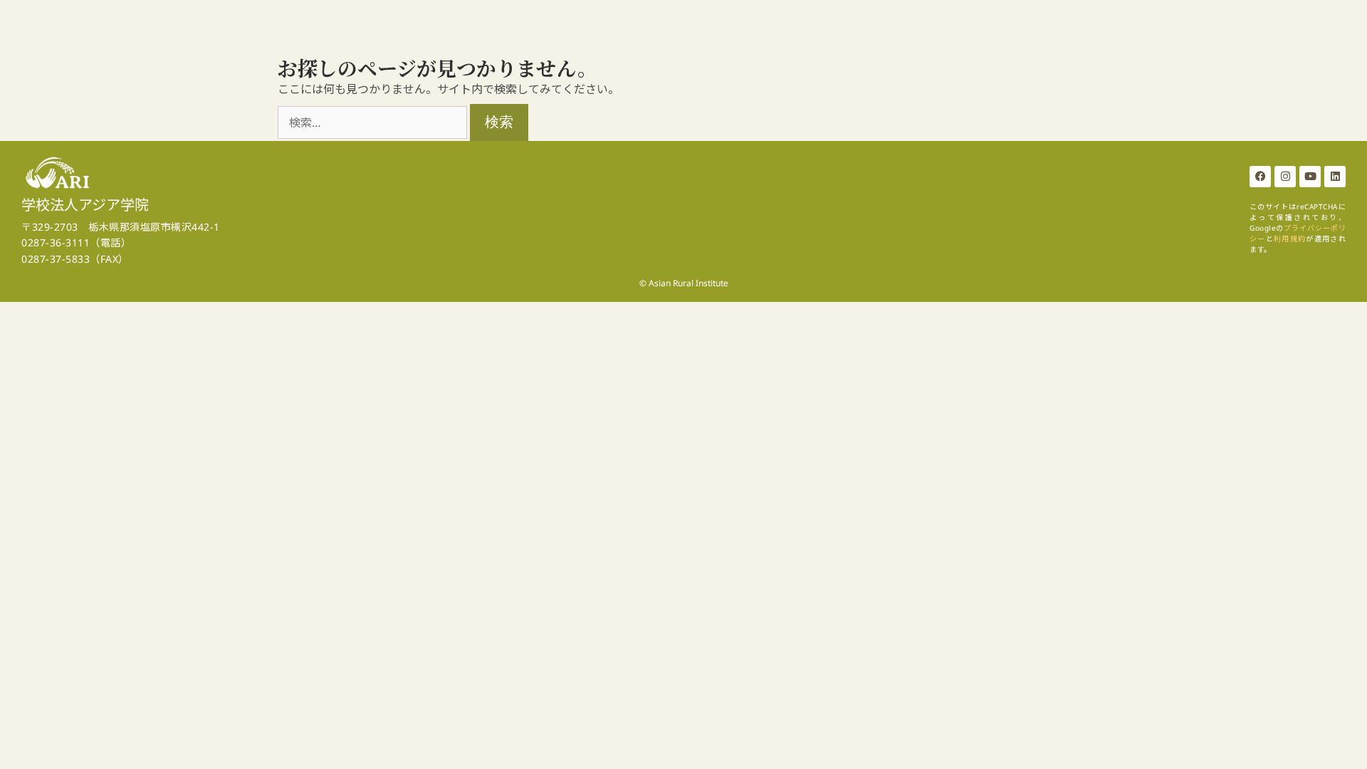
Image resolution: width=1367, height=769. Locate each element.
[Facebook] (1260, 176)
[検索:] (374, 122)
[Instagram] (1285, 176)
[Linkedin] (1335, 176)
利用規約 (1290, 239)
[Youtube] (1310, 176)
